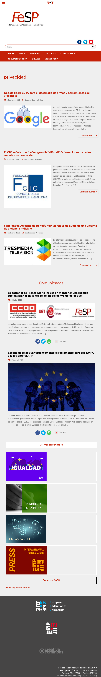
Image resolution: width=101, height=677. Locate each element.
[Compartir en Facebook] (37, 341)
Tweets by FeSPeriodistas (18, 587)
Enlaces (36, 59)
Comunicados (67, 53)
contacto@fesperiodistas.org (85, 675)
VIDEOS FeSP (51, 59)
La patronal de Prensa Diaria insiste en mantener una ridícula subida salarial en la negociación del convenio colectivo (48, 294)
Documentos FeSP (17, 59)
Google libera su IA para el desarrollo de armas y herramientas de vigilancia (47, 94)
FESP (21, 53)
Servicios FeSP (51, 580)
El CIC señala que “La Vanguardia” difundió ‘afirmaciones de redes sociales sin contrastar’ (47, 154)
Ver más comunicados (51, 445)
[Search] (93, 47)
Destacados (30, 100)
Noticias (51, 53)
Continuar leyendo (88, 135)
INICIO (10, 53)
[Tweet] (43, 341)
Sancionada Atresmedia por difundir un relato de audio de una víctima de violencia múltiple (50, 227)
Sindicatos (36, 53)
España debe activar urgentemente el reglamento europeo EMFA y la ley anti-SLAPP (51, 354)
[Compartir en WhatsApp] (49, 341)
